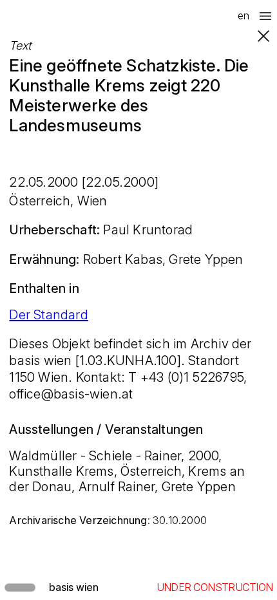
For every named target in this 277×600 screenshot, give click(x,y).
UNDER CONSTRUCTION (215, 587)
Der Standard (48, 315)
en (243, 15)
